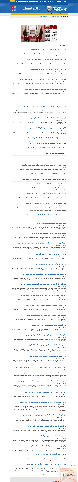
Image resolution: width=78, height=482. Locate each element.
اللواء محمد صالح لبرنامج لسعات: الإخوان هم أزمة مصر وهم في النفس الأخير (44, 274)
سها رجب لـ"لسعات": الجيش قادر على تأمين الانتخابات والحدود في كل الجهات (44, 335)
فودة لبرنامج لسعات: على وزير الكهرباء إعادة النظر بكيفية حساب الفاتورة (45, 214)
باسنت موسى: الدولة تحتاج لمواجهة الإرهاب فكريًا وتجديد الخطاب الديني (45, 49)
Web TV (36, 13)
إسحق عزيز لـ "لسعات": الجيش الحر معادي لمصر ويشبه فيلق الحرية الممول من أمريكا (41, 381)
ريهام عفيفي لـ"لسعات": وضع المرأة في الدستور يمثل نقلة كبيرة (48, 446)
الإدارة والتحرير (56, 479)
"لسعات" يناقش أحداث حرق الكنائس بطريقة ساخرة (51, 454)
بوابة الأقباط (54, 13)
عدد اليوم (65, 13)
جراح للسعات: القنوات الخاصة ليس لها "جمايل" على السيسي (48, 325)
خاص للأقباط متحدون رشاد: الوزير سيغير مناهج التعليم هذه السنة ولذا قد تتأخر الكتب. (42, 295)
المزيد (57, 55)
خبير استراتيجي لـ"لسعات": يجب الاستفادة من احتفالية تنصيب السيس (46, 315)
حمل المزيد (42, 474)
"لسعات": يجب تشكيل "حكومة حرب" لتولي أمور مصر (50, 254)
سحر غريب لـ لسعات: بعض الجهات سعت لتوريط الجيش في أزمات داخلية (45, 89)
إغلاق (76, 465)
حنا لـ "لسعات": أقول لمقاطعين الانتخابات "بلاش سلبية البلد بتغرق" (47, 356)
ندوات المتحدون (25, 13)
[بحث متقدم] (17, 1)
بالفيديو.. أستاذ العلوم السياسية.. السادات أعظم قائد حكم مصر (48, 118)
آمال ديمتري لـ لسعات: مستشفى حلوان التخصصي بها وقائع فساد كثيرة (46, 69)
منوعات (43, 13)
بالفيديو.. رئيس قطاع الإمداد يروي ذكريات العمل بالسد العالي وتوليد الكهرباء (45, 106)
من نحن (48, 479)
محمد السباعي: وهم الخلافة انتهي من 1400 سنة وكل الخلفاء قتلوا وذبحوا (46, 147)
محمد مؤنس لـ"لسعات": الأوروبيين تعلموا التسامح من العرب (49, 233)
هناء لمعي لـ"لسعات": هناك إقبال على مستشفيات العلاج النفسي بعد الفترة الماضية (43, 79)
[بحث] (20, 1)
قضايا (47, 13)
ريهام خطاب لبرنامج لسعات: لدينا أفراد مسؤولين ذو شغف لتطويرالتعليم (46, 203)
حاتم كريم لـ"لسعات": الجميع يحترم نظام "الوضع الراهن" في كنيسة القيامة (45, 392)
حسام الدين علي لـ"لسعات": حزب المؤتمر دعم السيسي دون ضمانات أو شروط (43, 284)
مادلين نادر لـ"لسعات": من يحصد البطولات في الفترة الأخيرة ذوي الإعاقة (45, 128)
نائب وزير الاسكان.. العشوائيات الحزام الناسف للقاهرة (32, 36)
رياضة (40, 13)
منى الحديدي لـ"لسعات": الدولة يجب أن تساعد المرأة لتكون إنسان (47, 426)
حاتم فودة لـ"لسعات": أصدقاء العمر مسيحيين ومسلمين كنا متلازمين (47, 345)
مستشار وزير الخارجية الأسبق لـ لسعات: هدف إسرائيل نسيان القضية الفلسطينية (43, 165)
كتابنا (59, 481)
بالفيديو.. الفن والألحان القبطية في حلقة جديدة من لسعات (50, 264)
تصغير (73, 465)
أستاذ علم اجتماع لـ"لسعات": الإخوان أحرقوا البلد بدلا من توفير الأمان (46, 137)
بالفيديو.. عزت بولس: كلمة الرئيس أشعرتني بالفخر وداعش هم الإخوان (46, 193)
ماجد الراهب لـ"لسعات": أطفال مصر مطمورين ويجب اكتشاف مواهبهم (46, 305)
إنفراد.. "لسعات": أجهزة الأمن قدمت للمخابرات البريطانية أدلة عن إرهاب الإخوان (43, 402)
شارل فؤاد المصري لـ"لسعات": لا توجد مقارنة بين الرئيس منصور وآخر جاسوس (44, 415)
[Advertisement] (72, 34)
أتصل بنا (52, 479)
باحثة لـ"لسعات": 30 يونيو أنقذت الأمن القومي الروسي (50, 183)
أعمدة (50, 13)
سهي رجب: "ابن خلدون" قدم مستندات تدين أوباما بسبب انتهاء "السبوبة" (45, 464)
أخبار (62, 13)
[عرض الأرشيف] (30, 1)
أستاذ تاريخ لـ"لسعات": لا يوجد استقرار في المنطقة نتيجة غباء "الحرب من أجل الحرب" (41, 243)
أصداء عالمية (31, 13)
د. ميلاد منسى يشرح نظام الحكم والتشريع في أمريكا (51, 223)
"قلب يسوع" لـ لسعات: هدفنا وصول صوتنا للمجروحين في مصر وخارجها (46, 59)
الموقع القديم (55, 481)
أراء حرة (59, 13)
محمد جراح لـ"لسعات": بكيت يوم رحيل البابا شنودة (51, 436)
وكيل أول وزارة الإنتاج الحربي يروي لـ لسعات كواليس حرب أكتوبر (48, 173)
